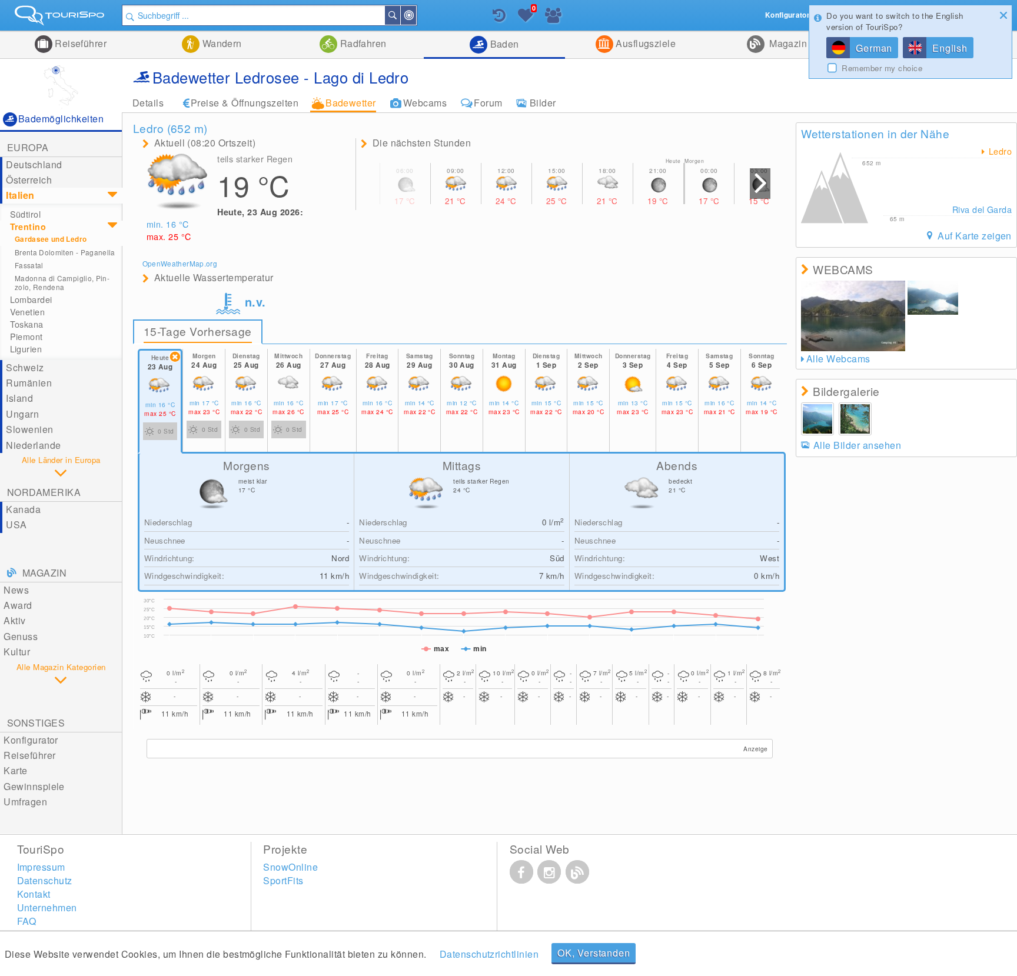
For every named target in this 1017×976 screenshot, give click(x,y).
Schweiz (25, 367)
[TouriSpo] (61, 18)
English (950, 48)
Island (19, 398)
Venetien (27, 312)
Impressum (41, 867)
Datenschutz (44, 880)
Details (148, 102)
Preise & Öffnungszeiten (244, 102)
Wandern (221, 43)
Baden (503, 44)
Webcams (425, 102)
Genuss (21, 636)
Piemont (26, 336)
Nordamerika (44, 492)
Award (18, 605)
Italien (20, 195)
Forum (488, 102)
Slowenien (29, 429)
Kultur (17, 651)
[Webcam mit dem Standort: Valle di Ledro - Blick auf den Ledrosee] (933, 298)
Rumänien (29, 382)
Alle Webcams (838, 358)
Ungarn (22, 414)
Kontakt (34, 894)
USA (16, 524)
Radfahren (362, 43)
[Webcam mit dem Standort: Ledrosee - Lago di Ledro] (853, 316)
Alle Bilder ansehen (857, 445)
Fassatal (29, 265)
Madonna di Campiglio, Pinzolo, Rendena (62, 282)
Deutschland (34, 164)
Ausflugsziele (644, 43)
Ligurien (26, 349)
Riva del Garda (982, 209)
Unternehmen (47, 907)
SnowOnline (290, 867)
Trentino (28, 226)
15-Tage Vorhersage (198, 331)
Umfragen (25, 801)
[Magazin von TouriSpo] (577, 872)
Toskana (27, 324)
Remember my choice (882, 68)
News (16, 590)
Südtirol (25, 214)
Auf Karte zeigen (973, 235)
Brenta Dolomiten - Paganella (65, 252)
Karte (15, 770)
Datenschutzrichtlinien (489, 954)
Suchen (399, 15)
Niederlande (33, 445)
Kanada (23, 509)
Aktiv (14, 620)
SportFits (283, 880)
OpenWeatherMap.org (179, 263)
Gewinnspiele (34, 786)
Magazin (787, 43)
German (874, 48)
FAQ (26, 921)
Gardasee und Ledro (51, 239)
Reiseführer (79, 43)
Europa (28, 147)
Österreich (29, 179)
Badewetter (350, 102)
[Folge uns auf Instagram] (549, 872)
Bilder (543, 102)
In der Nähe (415, 15)
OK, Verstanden (593, 953)
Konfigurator (31, 740)
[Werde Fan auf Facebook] (521, 872)
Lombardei (31, 299)
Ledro (999, 151)
